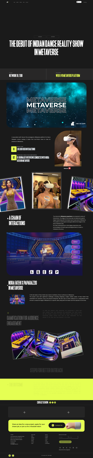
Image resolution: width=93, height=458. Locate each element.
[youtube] (77, 447)
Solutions (21, 2)
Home (14, 2)
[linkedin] (63, 447)
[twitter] (67, 447)
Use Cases (27, 2)
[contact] (57, 425)
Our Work (17, 2)
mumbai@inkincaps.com (14, 444)
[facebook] (70, 447)
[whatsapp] (73, 447)
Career (24, 2)
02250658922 (12, 443)
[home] (9, 2)
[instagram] (60, 447)
